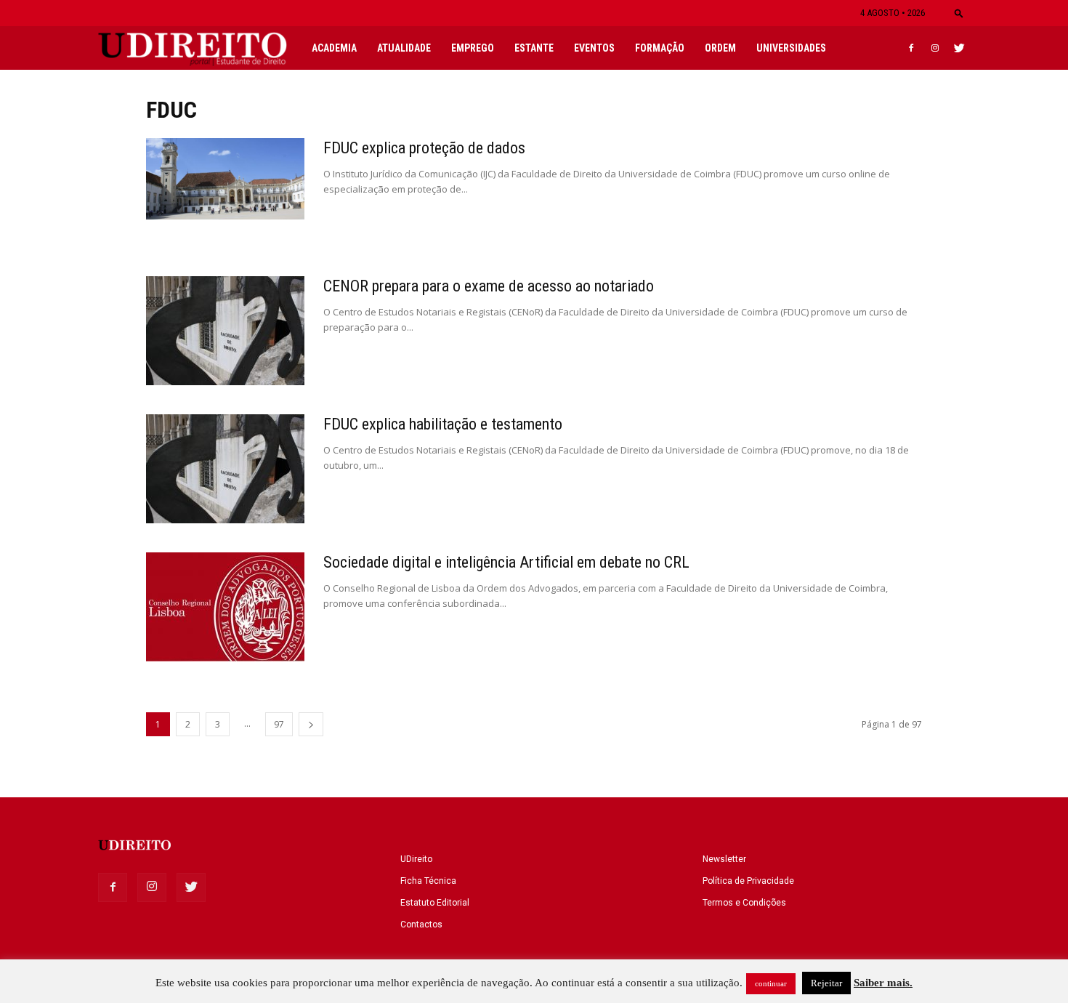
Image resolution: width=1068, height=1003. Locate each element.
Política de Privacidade (748, 881)
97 (279, 724)
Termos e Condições (744, 903)
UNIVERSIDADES (791, 48)
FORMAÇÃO (659, 48)
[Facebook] (911, 48)
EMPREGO (472, 48)
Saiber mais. (883, 982)
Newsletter (724, 859)
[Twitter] (959, 48)
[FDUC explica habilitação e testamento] (225, 468)
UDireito (416, 859)
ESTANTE (534, 48)
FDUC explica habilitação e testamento (442, 424)
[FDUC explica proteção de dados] (225, 178)
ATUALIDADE (404, 48)
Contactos (421, 924)
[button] (959, 12)
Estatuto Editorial (434, 903)
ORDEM (720, 48)
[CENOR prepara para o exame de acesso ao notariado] (225, 330)
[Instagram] (935, 48)
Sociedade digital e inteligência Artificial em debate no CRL (506, 562)
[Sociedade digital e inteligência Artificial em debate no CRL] (225, 606)
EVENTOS (594, 48)
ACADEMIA (334, 48)
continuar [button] (771, 983)
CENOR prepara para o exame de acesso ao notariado (488, 286)
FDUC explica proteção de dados (424, 148)
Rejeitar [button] (826, 983)
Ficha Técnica (428, 881)
